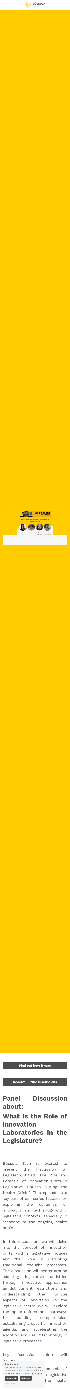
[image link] (35, 4)
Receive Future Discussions (35, 1082)
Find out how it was (35, 1065)
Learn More (36, 1373)
